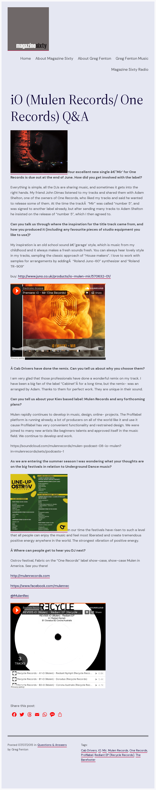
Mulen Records (118, 750)
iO (99, 750)
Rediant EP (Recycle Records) (114, 755)
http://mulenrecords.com (30, 575)
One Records (138, 750)
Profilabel (87, 755)
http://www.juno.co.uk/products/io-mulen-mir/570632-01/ (64, 276)
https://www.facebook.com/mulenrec (39, 586)
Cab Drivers (89, 750)
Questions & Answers (52, 745)
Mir (104, 750)
